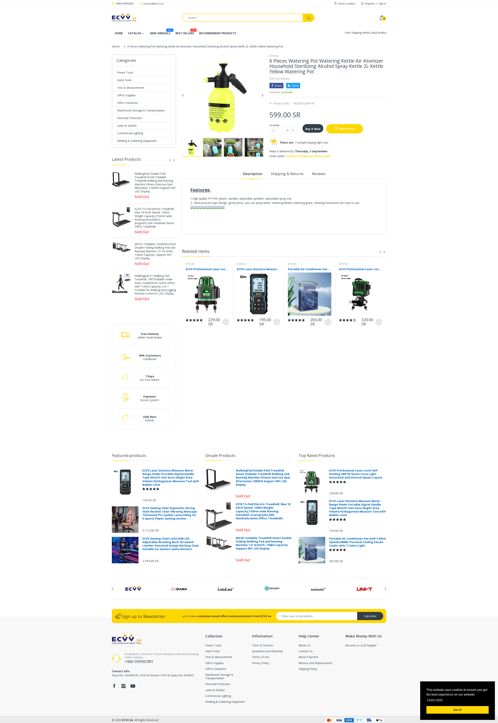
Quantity (274, 125)
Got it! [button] (457, 709)
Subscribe (370, 616)
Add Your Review (279, 78)
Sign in (382, 3)
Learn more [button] (435, 699)
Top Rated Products (317, 455)
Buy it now (312, 129)
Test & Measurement (130, 87)
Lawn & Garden (127, 125)
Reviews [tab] (318, 173)
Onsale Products (220, 455)
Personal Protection (129, 118)
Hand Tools (124, 80)
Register (370, 3)
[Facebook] (114, 687)
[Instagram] (123, 687)
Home (116, 46)
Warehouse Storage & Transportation (141, 110)
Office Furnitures (127, 103)
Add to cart (347, 129)
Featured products (129, 455)
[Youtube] (133, 687)
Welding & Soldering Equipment (137, 141)
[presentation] (170, 160)
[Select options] (225, 322)
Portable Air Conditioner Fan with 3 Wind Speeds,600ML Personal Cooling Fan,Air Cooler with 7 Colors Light (309, 269)
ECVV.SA (273, 56)
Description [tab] (252, 173)
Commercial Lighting (130, 133)
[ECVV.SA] (144, 17)
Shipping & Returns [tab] (287, 173)
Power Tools (125, 72)
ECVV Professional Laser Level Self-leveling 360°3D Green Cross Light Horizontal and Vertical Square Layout (207, 269)
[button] (194, 320)
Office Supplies (126, 95)
